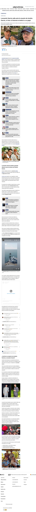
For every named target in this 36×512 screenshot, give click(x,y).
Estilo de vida (20, 8)
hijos (15, 72)
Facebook (25, 479)
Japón (25, 10)
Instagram (25, 484)
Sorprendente (32, 8)
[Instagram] (3, 474)
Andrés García (3, 15)
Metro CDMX (17, 10)
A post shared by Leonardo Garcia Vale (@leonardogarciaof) (11, 303)
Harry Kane (11, 10)
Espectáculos (3, 498)
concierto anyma (5, 10)
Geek (2, 501)
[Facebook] (3, 49)
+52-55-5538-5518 (15, 479)
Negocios (27, 8)
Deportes (24, 8)
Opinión (16, 8)
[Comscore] (33, 474)
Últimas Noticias (4, 8)
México (8, 8)
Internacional (12, 8)
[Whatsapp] (6, 49)
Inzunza (21, 10)
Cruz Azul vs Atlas (30, 10)
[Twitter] (4, 49)
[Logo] (18, 7)
